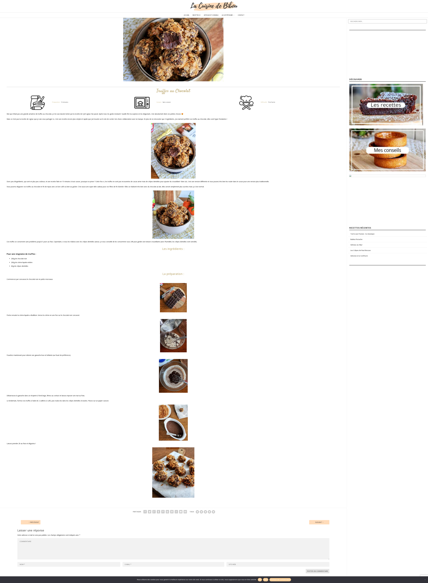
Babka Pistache (356, 239)
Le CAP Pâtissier (227, 15)
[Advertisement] (366, 54)
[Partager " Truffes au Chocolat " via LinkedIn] (167, 511)
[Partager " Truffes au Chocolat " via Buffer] (172, 511)
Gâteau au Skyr (356, 245)
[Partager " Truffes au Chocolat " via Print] (185, 511)
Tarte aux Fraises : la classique (362, 234)
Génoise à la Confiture (359, 256)
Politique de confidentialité (280, 579)
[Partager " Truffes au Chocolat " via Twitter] (149, 511)
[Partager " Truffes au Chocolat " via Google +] (154, 511)
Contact (241, 15)
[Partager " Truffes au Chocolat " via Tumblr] (158, 511)
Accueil (186, 15)
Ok (260, 579)
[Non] (425, 580)
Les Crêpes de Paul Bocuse (360, 250)
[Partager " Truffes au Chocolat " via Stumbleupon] (176, 511)
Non (265, 579)
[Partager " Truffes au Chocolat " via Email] (181, 511)
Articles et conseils (211, 15)
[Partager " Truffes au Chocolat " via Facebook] (145, 511)
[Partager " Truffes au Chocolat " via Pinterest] (163, 511)
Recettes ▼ (197, 15)
